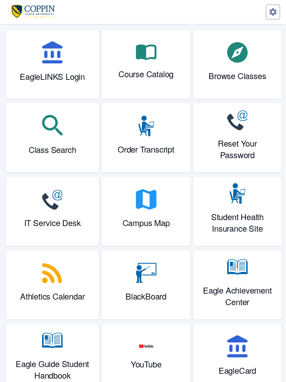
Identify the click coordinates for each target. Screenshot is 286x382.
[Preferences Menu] (273, 11)
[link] (52, 64)
